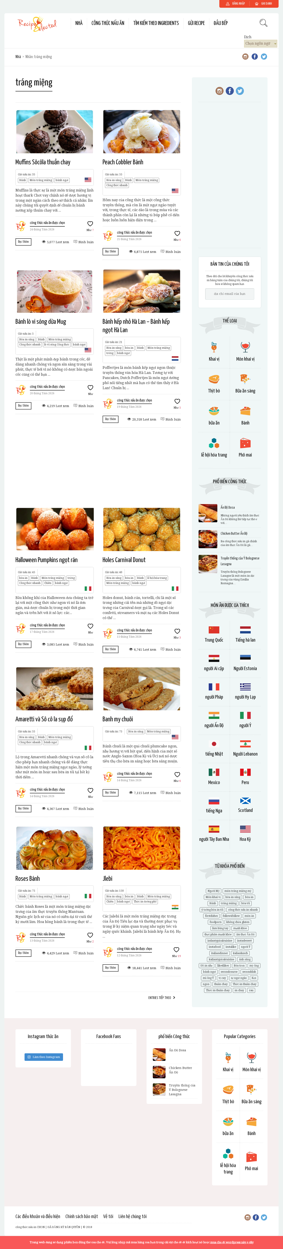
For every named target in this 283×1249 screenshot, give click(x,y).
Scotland (245, 810)
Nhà (78, 23)
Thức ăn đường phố (145, 901)
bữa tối (245, 903)
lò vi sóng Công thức (56, 344)
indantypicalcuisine (219, 940)
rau (251, 990)
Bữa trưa (239, 965)
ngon (206, 984)
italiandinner (219, 953)
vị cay (222, 978)
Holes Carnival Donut (124, 560)
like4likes (223, 965)
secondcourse (229, 971)
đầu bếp (221, 23)
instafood (215, 946)
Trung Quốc (214, 640)
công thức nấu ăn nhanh (243, 909)
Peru (245, 782)
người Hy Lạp (245, 697)
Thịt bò (214, 391)
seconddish (249, 971)
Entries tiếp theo (159, 998)
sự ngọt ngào (239, 978)
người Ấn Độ (214, 725)
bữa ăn (129, 347)
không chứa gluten (237, 922)
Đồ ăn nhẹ (206, 965)
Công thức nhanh (117, 185)
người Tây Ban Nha (214, 839)
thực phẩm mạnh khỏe (218, 934)
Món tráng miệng (41, 180)
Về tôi (108, 1216)
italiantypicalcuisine (221, 959)
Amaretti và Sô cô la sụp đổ (44, 719)
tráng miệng (229, 903)
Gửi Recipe (196, 23)
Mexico (214, 782)
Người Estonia (245, 668)
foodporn (216, 922)
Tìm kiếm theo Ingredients (156, 23)
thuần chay (221, 984)
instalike (231, 946)
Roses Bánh (27, 879)
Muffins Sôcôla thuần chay (42, 162)
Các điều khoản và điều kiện (37, 1216)
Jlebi (107, 879)
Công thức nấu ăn (108, 23)
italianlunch (240, 953)
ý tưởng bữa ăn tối (212, 909)
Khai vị (214, 359)
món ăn (249, 915)
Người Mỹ (214, 891)
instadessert (244, 940)
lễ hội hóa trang (157, 578)
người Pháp (214, 697)
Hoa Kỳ (245, 839)
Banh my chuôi (118, 719)
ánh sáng (244, 959)
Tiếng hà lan (245, 640)
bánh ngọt (62, 180)
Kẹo (254, 978)
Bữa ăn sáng (113, 180)
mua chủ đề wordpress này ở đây (232, 1242)
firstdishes (211, 915)
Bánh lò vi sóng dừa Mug (40, 321)
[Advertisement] (98, 467)
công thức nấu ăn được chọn (47, 223)
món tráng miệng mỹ (237, 891)
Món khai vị (245, 359)
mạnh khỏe (240, 928)
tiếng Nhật (214, 754)
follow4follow (231, 915)
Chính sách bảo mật (81, 1216)
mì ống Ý (208, 978)
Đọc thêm (23, 241)
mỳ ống (254, 965)
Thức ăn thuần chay (244, 984)
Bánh (22, 180)
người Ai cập (214, 668)
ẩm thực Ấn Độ (245, 934)
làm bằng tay (220, 928)
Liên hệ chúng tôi (133, 1216)
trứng (109, 353)
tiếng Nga (214, 810)
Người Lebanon (245, 754)
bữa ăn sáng (233, 897)
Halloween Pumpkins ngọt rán (46, 560)
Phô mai (245, 455)
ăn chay (239, 990)
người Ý (245, 725)
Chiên (47, 583)
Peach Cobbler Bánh (123, 162)
